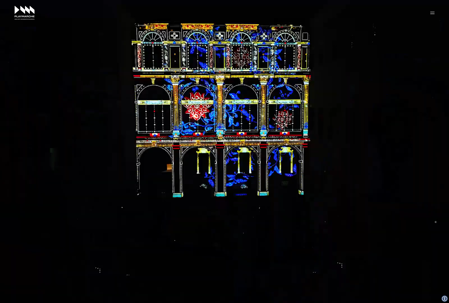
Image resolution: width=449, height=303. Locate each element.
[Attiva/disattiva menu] (432, 12)
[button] (444, 298)
